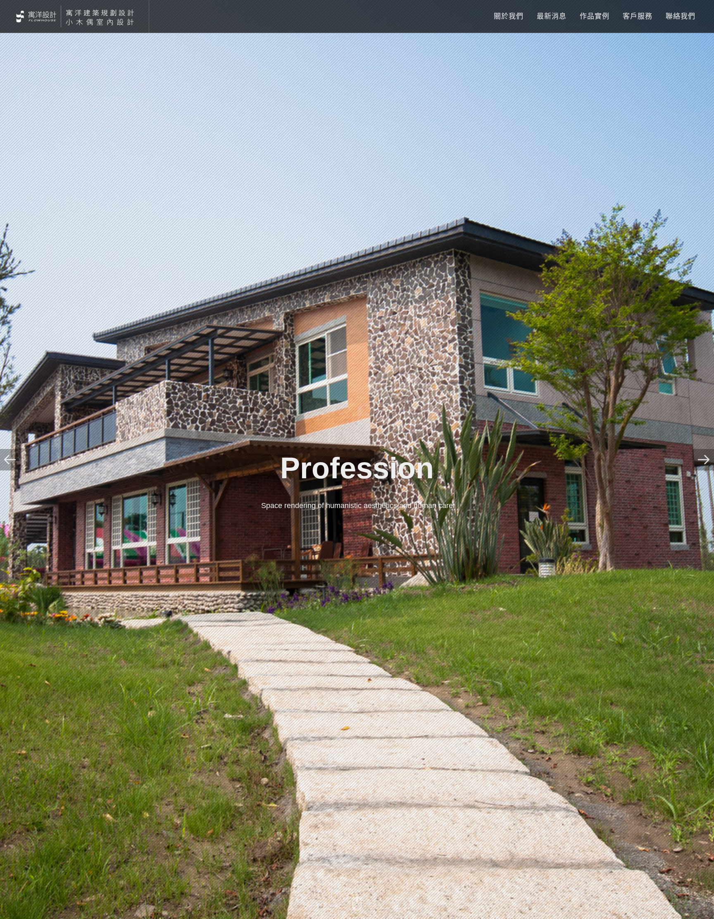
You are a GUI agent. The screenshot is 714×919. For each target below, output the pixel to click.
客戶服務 (637, 16)
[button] (10, 459)
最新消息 (551, 16)
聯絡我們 (680, 16)
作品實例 (594, 16)
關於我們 (509, 16)
